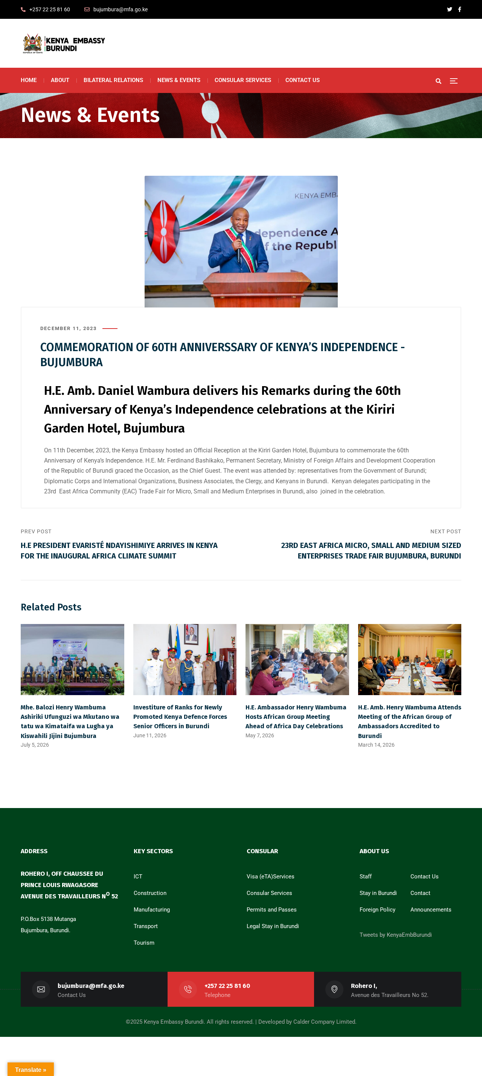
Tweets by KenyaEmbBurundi (396, 934)
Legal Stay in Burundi (273, 926)
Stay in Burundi (378, 893)
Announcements (430, 909)
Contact (420, 893)
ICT (138, 876)
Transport (146, 926)
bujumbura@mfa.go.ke (91, 985)
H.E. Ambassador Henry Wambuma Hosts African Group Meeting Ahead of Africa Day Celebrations (296, 716)
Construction (150, 893)
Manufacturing (152, 909)
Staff (366, 876)
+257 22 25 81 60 (227, 985)
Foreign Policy (377, 909)
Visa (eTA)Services (270, 876)
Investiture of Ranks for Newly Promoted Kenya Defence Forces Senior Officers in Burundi (180, 716)
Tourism (144, 942)
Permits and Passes (272, 909)
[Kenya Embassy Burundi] (63, 43)
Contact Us (424, 876)
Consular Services (269, 893)
